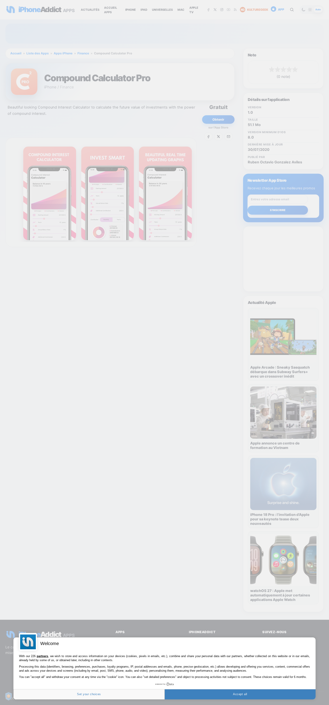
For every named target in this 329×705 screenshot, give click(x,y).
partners (42, 656)
